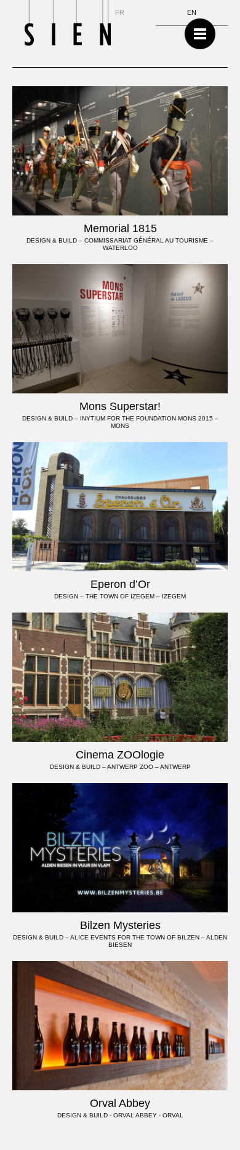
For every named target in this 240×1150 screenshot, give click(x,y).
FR (119, 12)
